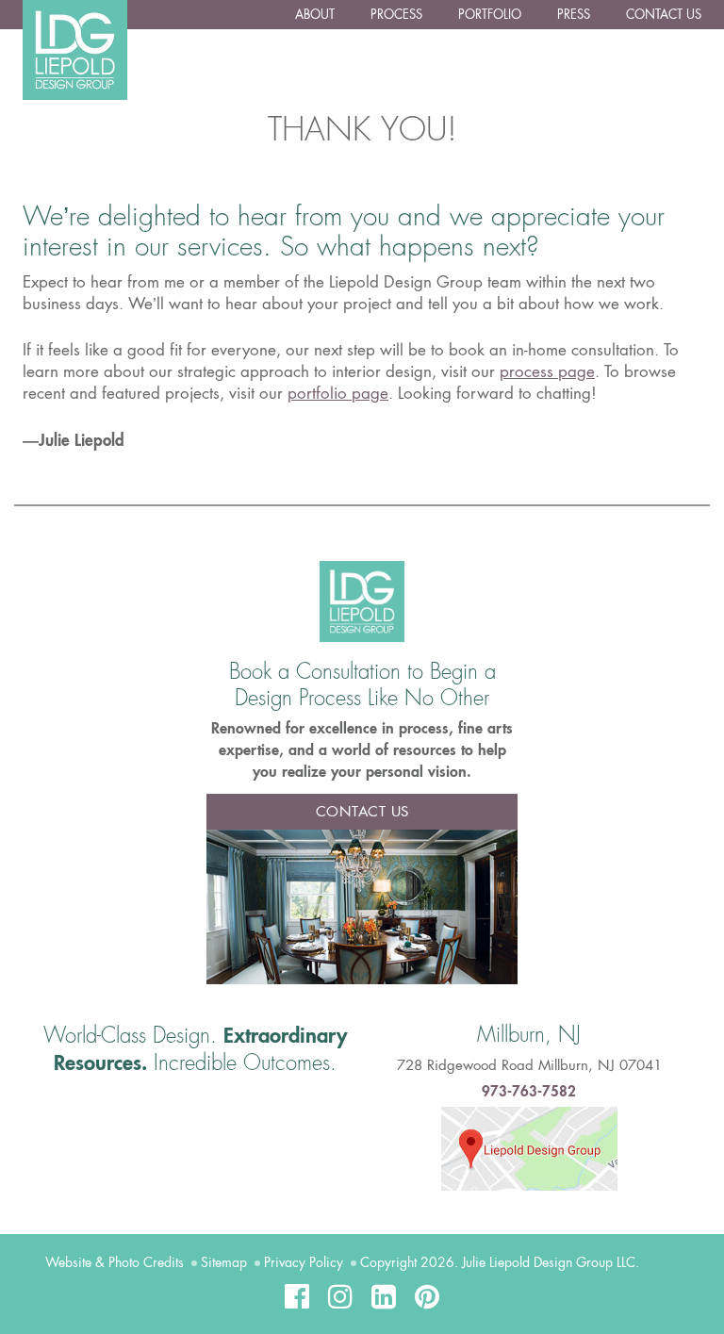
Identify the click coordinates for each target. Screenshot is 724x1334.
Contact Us (663, 15)
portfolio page (338, 393)
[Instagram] (340, 1296)
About (315, 15)
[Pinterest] (427, 1296)
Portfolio (489, 15)
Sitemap (224, 1262)
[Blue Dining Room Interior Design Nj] (362, 905)
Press (573, 15)
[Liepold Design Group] (362, 600)
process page (547, 371)
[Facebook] (297, 1296)
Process (396, 15)
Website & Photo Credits (114, 1262)
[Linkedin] (383, 1296)
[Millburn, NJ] (529, 1147)
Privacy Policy (303, 1262)
